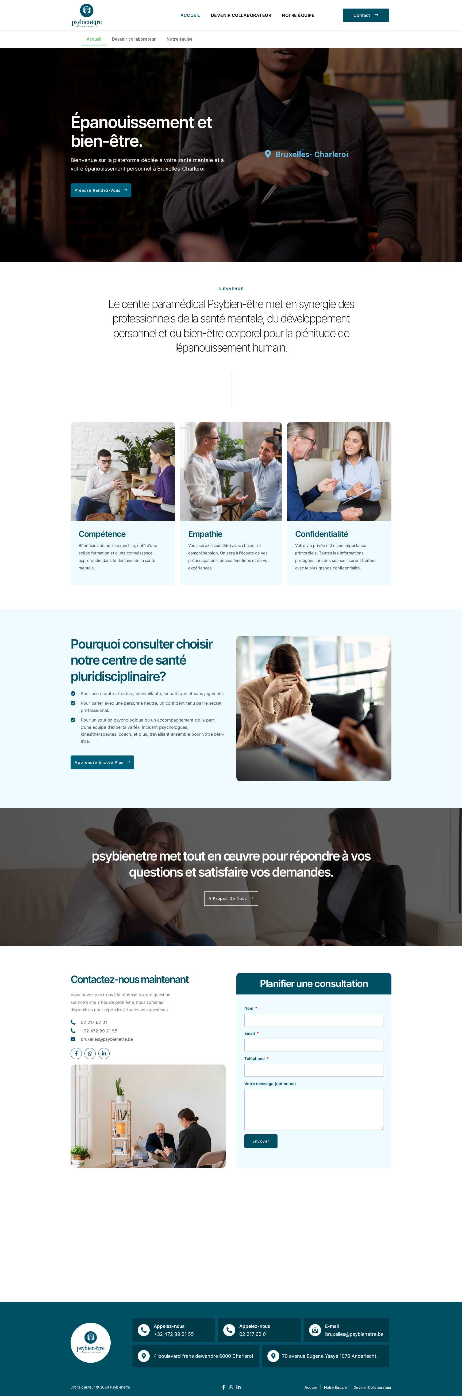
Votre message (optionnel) (270, 1083)
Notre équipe (298, 15)
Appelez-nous (169, 1326)
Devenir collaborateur (241, 15)
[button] (101, 190)
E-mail (332, 1326)
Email (250, 1033)
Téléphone (255, 1058)
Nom (249, 1008)
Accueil (190, 15)
